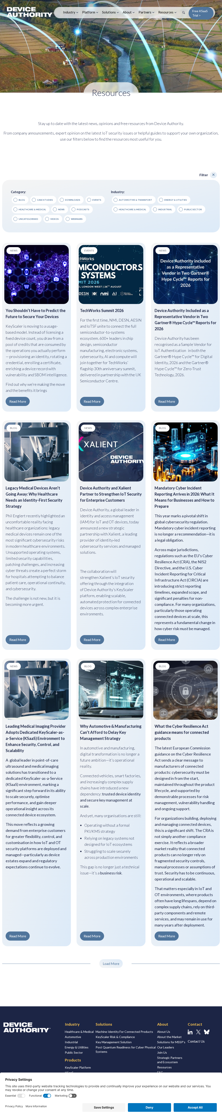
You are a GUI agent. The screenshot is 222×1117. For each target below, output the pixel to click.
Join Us (162, 1052)
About (127, 12)
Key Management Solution (114, 1042)
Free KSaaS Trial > (200, 13)
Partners (145, 12)
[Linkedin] (190, 1032)
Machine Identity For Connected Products (124, 1031)
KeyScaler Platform (78, 1067)
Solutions (109, 12)
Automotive (73, 1037)
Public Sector (74, 1052)
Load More (111, 963)
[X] (198, 1032)
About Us (163, 1031)
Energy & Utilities (76, 1047)
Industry (69, 12)
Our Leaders (165, 1047)
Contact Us (196, 1041)
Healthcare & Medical (79, 1031)
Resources (165, 12)
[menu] (213, 175)
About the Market (169, 1037)
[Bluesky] (206, 1032)
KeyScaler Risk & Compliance (115, 1037)
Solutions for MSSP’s (171, 1042)
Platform (88, 12)
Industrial (71, 1042)
